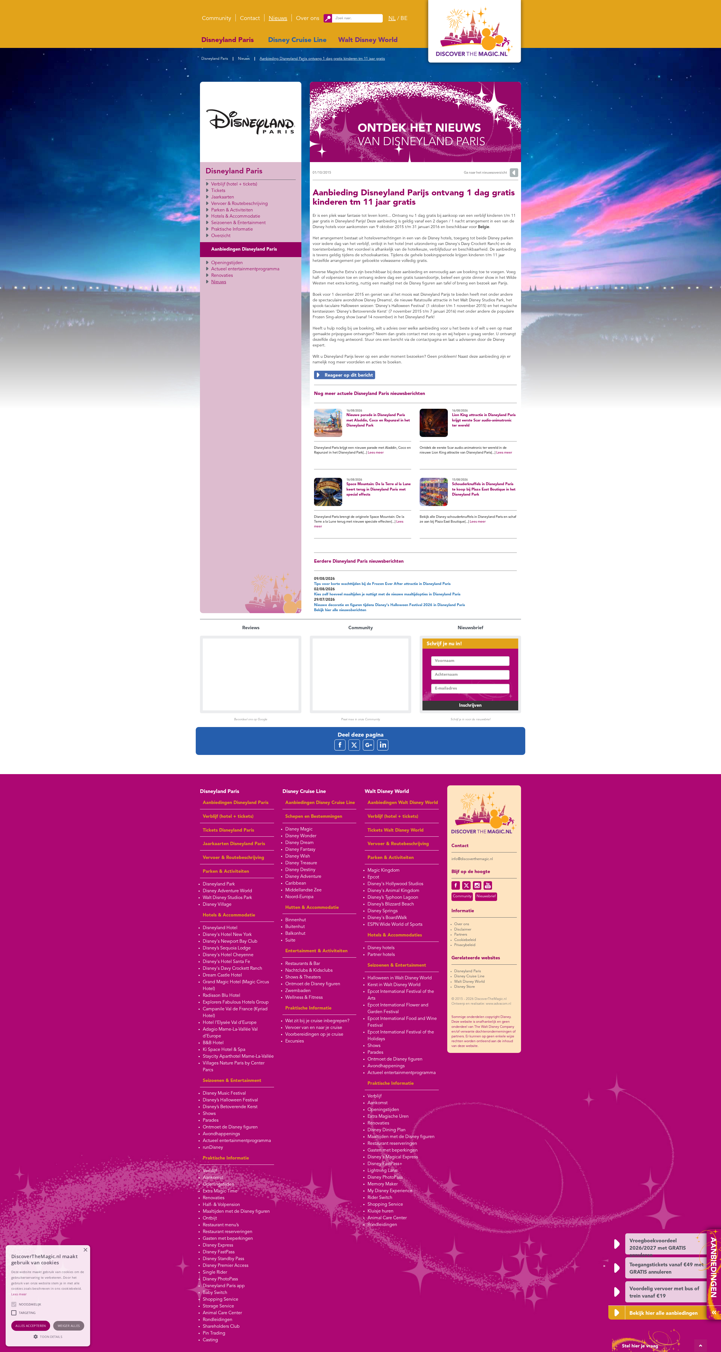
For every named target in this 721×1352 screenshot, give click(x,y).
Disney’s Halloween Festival (230, 1100)
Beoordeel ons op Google (250, 719)
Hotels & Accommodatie (235, 216)
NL (392, 18)
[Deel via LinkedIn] (382, 745)
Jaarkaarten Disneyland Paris (234, 844)
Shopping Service (220, 1299)
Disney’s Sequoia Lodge (227, 948)
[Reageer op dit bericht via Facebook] (415, 375)
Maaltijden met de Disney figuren (236, 1211)
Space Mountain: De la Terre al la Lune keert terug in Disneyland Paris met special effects (378, 489)
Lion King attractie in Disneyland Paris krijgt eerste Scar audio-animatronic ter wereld (484, 420)
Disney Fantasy (300, 849)
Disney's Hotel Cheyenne (228, 955)
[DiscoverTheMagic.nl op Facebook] (455, 885)
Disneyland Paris (227, 40)
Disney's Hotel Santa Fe (226, 962)
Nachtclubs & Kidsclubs (309, 970)
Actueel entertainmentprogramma (245, 269)
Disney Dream (299, 843)
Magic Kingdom (384, 870)
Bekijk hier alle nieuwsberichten (340, 610)
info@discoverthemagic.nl (472, 859)
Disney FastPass (219, 1252)
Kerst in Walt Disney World (394, 985)
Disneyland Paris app (224, 1286)
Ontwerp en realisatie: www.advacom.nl (481, 1004)
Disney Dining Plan (387, 1130)
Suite (290, 940)
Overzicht (220, 236)
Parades (211, 1120)
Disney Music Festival (224, 1093)
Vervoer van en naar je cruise (313, 1028)
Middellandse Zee (303, 890)
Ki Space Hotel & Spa (224, 1050)
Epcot (373, 877)
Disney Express (218, 1245)
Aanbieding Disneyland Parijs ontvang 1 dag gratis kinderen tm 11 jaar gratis (322, 59)
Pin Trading (214, 1333)
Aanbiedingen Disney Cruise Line (320, 803)
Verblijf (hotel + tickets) (234, 184)
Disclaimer (462, 929)
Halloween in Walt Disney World (400, 978)
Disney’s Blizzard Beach (391, 904)
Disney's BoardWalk (387, 918)
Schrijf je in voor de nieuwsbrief (470, 719)
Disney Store (464, 987)
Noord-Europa (299, 897)
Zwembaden (298, 991)
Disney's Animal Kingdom (393, 891)
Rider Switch (380, 1198)
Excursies (294, 1041)
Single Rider (215, 1272)
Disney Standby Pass (223, 1259)
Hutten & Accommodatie (312, 907)
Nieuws (278, 18)
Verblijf (210, 1171)
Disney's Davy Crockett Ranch (232, 968)
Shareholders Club (221, 1326)
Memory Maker (383, 1184)
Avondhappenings (221, 1134)
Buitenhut (295, 927)
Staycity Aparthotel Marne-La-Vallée (238, 1056)
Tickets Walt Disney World (396, 830)
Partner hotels (381, 955)
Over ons (307, 18)
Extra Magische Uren (388, 1116)
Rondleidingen (217, 1320)
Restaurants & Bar (302, 964)
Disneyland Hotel (220, 928)
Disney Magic (299, 829)
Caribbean (295, 883)
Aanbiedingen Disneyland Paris (244, 249)
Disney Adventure (303, 876)
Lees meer (376, 452)
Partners (460, 934)
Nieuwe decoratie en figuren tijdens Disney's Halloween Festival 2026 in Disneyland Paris (389, 605)
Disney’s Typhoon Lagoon (393, 897)
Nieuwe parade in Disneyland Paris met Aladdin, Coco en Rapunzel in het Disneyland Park (378, 420)
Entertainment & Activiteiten (316, 951)
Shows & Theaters (303, 977)
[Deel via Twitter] (354, 745)
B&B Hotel (213, 1043)
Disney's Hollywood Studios (395, 884)
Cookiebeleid (465, 940)
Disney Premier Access (225, 1265)
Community (216, 18)
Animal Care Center (222, 1313)
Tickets (218, 191)
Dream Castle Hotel (222, 975)
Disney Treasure (301, 863)
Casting (210, 1340)
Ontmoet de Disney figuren (230, 1127)
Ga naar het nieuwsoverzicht (485, 172)
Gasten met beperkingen (228, 1238)
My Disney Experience (390, 1191)
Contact (250, 18)
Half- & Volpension (221, 1205)
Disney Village (217, 904)
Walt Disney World (368, 40)
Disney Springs (383, 911)
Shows (209, 1114)
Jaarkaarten (222, 197)
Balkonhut (295, 933)
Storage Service (218, 1306)
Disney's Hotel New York (227, 935)
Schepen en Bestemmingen (313, 816)
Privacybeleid (464, 945)
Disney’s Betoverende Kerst (230, 1107)
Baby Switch (215, 1293)
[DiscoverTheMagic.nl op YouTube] (488, 885)
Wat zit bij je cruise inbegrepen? (317, 1021)
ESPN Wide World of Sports (395, 924)
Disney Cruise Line (297, 40)
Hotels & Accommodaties (395, 935)
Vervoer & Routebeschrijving (239, 204)
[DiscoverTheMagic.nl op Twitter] (466, 885)
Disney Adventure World (227, 891)
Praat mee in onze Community (360, 719)
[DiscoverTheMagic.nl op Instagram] (477, 885)
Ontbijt (210, 1218)
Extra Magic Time (220, 1191)
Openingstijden (227, 263)
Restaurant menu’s (221, 1225)
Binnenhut (295, 920)
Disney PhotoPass (220, 1279)
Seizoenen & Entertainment (238, 223)
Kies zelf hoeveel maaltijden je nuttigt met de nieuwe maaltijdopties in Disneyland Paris (387, 594)
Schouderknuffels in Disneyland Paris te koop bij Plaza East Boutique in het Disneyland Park (483, 489)
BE (404, 18)
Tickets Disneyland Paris (228, 830)
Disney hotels (381, 948)
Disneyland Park (219, 884)
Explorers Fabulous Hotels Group (236, 1002)
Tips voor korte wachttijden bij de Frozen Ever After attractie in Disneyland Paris (382, 584)
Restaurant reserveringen (227, 1232)
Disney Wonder (300, 836)
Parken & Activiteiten (232, 210)
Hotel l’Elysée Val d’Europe (230, 1022)
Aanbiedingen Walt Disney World (403, 803)
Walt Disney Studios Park (227, 898)
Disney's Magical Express (393, 1157)
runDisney (213, 1147)
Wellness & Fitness (304, 997)
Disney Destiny (300, 870)
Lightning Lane (382, 1170)
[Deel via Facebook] (340, 745)
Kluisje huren (380, 1211)
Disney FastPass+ (385, 1164)
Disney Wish (297, 856)
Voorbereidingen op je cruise (314, 1034)
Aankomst (213, 1178)
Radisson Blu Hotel (221, 995)
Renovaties (222, 275)
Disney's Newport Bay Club (230, 941)
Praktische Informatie (232, 229)
